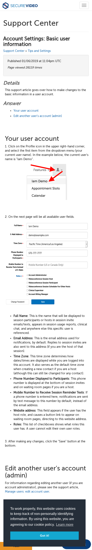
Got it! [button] (44, 535)
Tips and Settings (39, 51)
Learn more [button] (64, 524)
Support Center (13, 51)
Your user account (26, 110)
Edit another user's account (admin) (37, 116)
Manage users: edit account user (27, 491)
